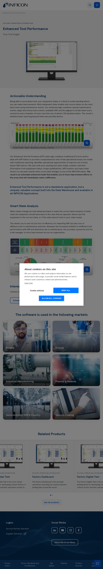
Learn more (28, 283)
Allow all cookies (51, 298)
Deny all (66, 290)
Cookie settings (37, 290)
